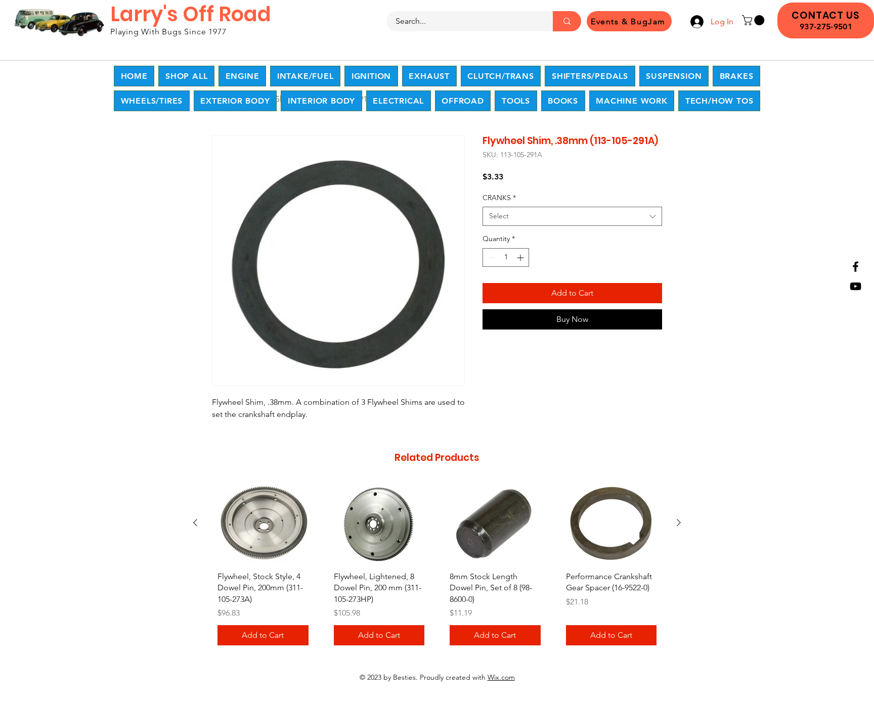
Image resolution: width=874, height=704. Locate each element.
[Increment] (521, 257)
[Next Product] (679, 523)
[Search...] (567, 21)
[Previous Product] (195, 523)
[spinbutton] (506, 257)
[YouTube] (855, 286)
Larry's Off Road (190, 14)
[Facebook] (855, 266)
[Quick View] (263, 523)
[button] (754, 20)
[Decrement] (490, 257)
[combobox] (572, 216)
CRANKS (499, 197)
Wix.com (501, 677)
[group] (437, 568)
